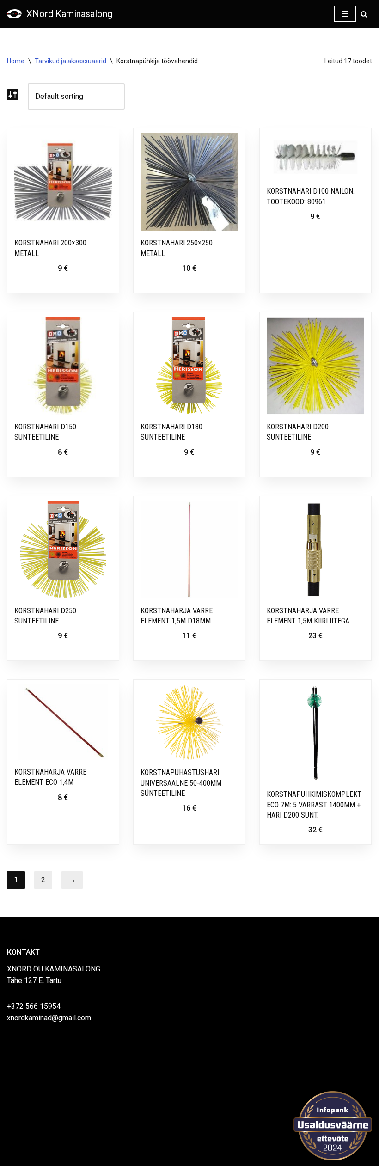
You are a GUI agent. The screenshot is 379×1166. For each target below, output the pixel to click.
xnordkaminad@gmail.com (49, 1017)
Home (15, 61)
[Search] (364, 14)
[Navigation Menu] (345, 14)
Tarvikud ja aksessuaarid (70, 61)
